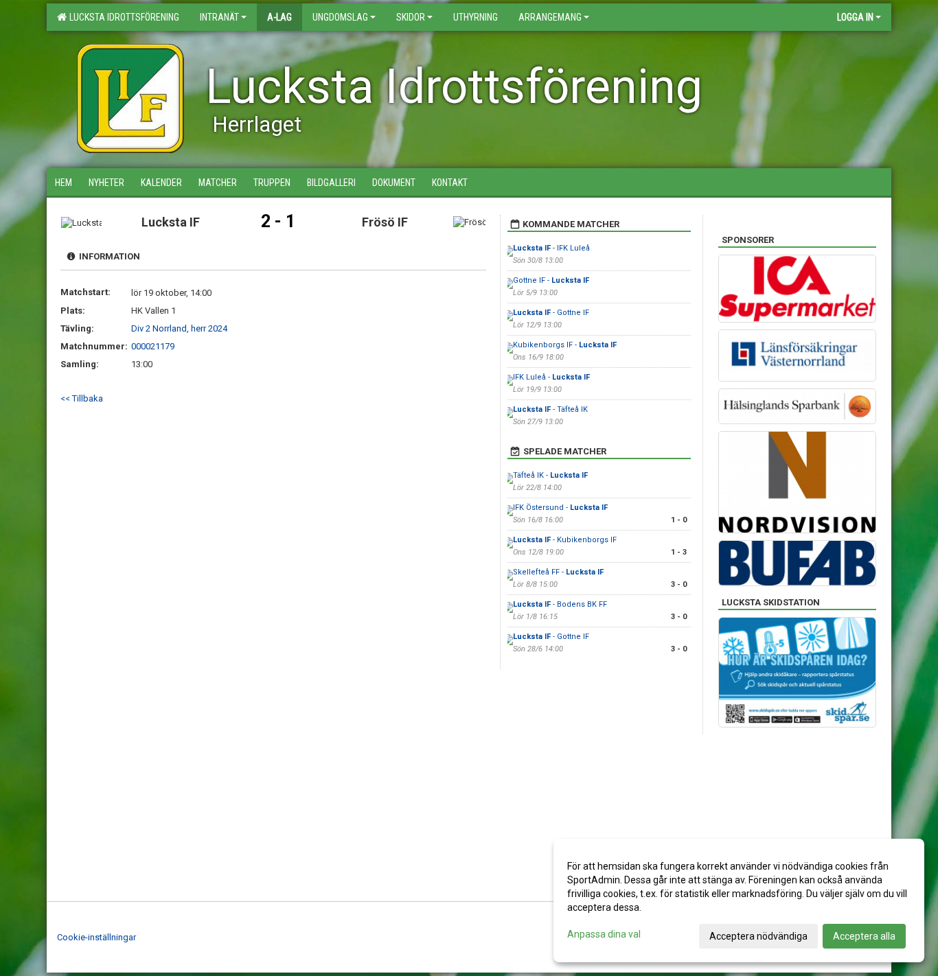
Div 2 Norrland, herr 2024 (179, 328)
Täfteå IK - (550, 475)
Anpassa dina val (604, 934)
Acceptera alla (864, 936)
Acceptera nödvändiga (758, 936)
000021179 (152, 346)
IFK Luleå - (551, 377)
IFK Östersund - (560, 507)
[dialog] (738, 900)
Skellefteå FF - (558, 572)
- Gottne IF (551, 312)
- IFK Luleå (551, 248)
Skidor (410, 17)
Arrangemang (550, 17)
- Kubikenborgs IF (565, 539)
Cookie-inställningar (96, 937)
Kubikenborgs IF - (565, 344)
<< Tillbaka (81, 398)
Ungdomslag (340, 17)
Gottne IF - (551, 280)
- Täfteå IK (550, 409)
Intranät (219, 17)
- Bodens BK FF (560, 604)
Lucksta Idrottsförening (122, 17)
